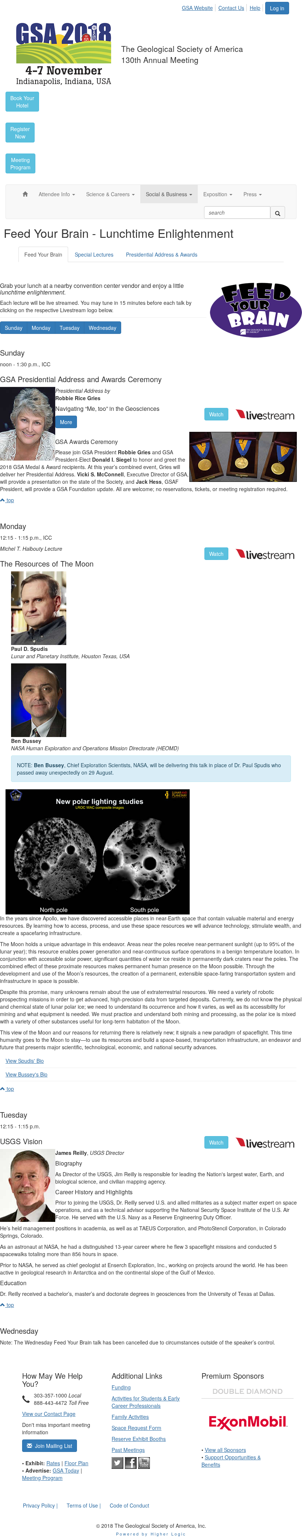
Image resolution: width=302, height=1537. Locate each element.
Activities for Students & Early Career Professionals (146, 1402)
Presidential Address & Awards (161, 254)
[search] (277, 212)
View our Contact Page (49, 1413)
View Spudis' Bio (25, 1060)
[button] (57, 194)
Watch (216, 414)
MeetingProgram (20, 163)
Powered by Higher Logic (151, 1534)
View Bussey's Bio (27, 1074)
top (9, 500)
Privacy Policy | (40, 1505)
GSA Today (66, 1470)
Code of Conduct (129, 1505)
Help (255, 7)
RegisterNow (20, 132)
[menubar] (223, 6)
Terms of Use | (84, 1505)
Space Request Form (136, 1427)
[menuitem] (199, 6)
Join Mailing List (52, 1445)
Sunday (13, 327)
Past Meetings (128, 1449)
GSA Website (197, 7)
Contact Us (231, 7)
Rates (53, 1463)
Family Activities (130, 1416)
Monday (41, 327)
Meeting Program (42, 1477)
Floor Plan (76, 1463)
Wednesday (102, 327)
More (66, 422)
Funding (121, 1387)
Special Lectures (94, 254)
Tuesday (70, 327)
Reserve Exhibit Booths (139, 1438)
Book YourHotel (22, 101)
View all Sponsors (225, 1449)
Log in (277, 8)
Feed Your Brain (43, 254)
